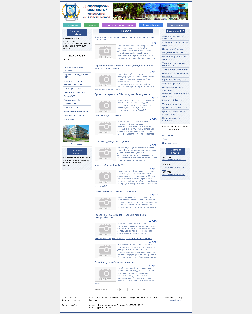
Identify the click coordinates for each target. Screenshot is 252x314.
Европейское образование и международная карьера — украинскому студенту (125, 67)
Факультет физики (171, 83)
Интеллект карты (170, 143)
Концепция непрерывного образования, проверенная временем (124, 38)
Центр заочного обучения (174, 107)
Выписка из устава (73, 81)
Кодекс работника (151, 25)
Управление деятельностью (119, 25)
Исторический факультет (174, 49)
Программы (168, 135)
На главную (72, 25)
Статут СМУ (69, 96)
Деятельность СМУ (73, 100)
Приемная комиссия (73, 67)
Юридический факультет (174, 79)
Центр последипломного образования (174, 112)
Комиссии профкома (74, 84)
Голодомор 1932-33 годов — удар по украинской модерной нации (121, 216)
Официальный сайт (71, 305)
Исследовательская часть (76, 111)
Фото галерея (77, 144)
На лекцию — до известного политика (115, 191)
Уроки (165, 139)
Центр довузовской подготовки (171, 119)
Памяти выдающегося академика (113, 141)
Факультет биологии (172, 104)
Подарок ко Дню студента (108, 115)
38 (144, 289)
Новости (68, 70)
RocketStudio (175, 300)
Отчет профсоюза (72, 88)
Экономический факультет (175, 69)
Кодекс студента (177, 25)
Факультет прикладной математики (173, 64)
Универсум (69, 119)
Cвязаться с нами (70, 297)
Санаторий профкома (74, 92)
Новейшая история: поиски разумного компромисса (123, 238)
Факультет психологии (173, 52)
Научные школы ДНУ (74, 115)
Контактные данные (71, 300)
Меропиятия (70, 103)
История (92, 25)
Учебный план (71, 107)
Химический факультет (173, 100)
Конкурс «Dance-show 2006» (109, 165)
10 (138, 289)
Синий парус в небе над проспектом (114, 262)
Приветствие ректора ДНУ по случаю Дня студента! (122, 94)
